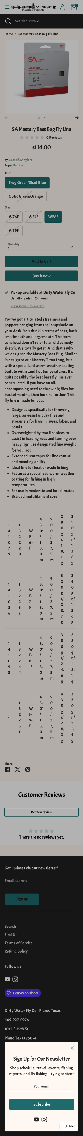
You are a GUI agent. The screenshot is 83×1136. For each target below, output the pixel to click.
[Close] (72, 1048)
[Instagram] (44, 1119)
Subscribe (41, 1104)
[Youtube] (36, 1119)
